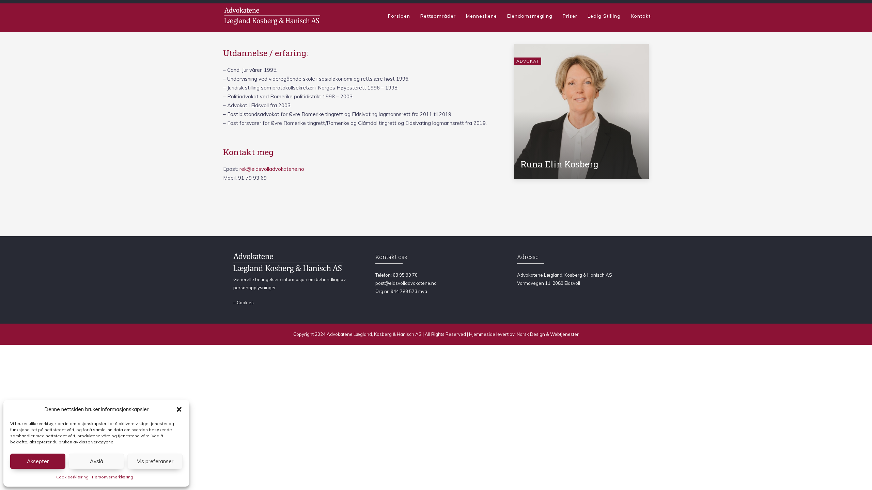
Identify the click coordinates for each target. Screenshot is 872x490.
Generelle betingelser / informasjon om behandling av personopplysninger (289, 283)
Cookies (245, 302)
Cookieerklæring (72, 476)
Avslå (96, 461)
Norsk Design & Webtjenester (548, 334)
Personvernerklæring (112, 476)
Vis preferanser (155, 461)
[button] (179, 409)
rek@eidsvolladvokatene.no (271, 169)
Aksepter (38, 461)
